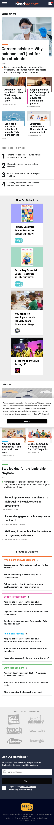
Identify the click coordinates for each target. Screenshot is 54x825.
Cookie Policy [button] (36, 411)
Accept (27, 421)
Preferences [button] (44, 414)
